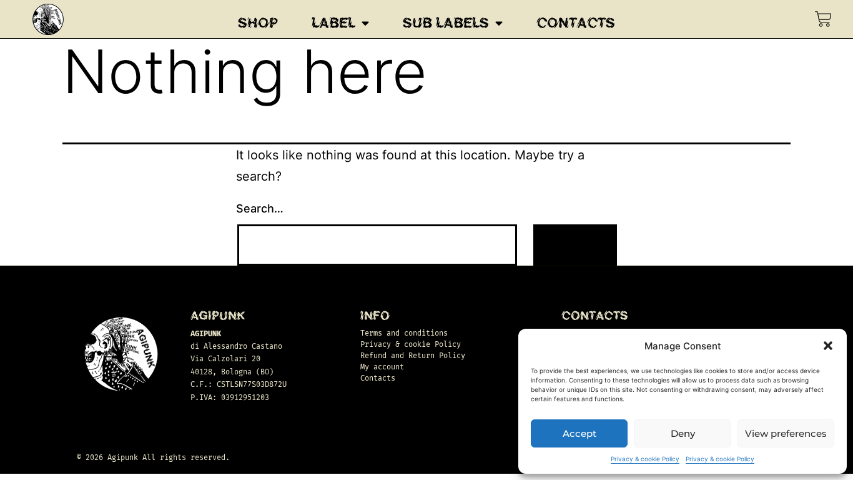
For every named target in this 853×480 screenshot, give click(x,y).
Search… (260, 208)
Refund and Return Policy (412, 355)
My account (382, 366)
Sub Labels (446, 23)
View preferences (786, 433)
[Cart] (823, 19)
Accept (579, 433)
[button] (828, 345)
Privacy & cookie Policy (645, 458)
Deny (683, 433)
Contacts (575, 23)
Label (333, 23)
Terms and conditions (404, 333)
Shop (258, 23)
